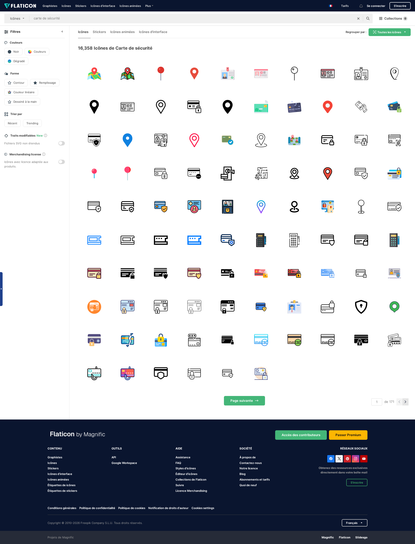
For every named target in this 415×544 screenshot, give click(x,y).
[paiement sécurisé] (394, 107)
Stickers (80, 6)
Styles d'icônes (186, 468)
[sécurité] (361, 307)
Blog (242, 474)
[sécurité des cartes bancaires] (94, 140)
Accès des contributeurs (301, 435)
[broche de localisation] (194, 73)
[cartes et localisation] (294, 173)
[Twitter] (339, 458)
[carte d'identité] (228, 73)
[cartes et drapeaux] (228, 107)
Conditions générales (62, 508)
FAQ (178, 463)
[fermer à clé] (194, 107)
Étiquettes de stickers (62, 490)
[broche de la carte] (294, 207)
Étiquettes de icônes (61, 485)
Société (245, 448)
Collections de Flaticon (191, 479)
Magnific (328, 537)
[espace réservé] (161, 107)
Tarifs (345, 6)
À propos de (247, 457)
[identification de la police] (228, 207)
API (114, 457)
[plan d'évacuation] (261, 173)
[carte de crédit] (361, 107)
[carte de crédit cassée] (127, 340)
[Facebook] (331, 458)
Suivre (180, 485)
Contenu (55, 448)
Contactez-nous (250, 463)
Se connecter (376, 6)
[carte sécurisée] (361, 140)
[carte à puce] (261, 107)
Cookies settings (203, 508)
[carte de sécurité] (94, 240)
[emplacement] (394, 73)
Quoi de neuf (248, 485)
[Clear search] (358, 18)
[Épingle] (161, 73)
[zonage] (294, 140)
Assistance (183, 457)
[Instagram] (355, 458)
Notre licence (248, 468)
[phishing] (294, 107)
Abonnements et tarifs (254, 479)
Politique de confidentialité (97, 508)
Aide (179, 448)
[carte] (94, 73)
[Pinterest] (347, 458)
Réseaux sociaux (353, 448)
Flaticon (344, 537)
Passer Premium (348, 435)
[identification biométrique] (394, 140)
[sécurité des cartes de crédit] (94, 340)
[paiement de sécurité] (161, 373)
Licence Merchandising (191, 490)
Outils (117, 448)
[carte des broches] (261, 140)
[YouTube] (363, 458)
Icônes (66, 6)
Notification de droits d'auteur (168, 508)
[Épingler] (94, 173)
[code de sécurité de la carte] (194, 173)
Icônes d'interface (103, 6)
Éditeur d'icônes (186, 474)
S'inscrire (400, 6)
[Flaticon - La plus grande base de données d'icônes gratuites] (20, 5)
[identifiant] (261, 73)
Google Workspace (124, 463)
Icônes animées (130, 6)
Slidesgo (361, 537)
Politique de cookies (131, 508)
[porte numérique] (228, 173)
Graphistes (50, 6)
